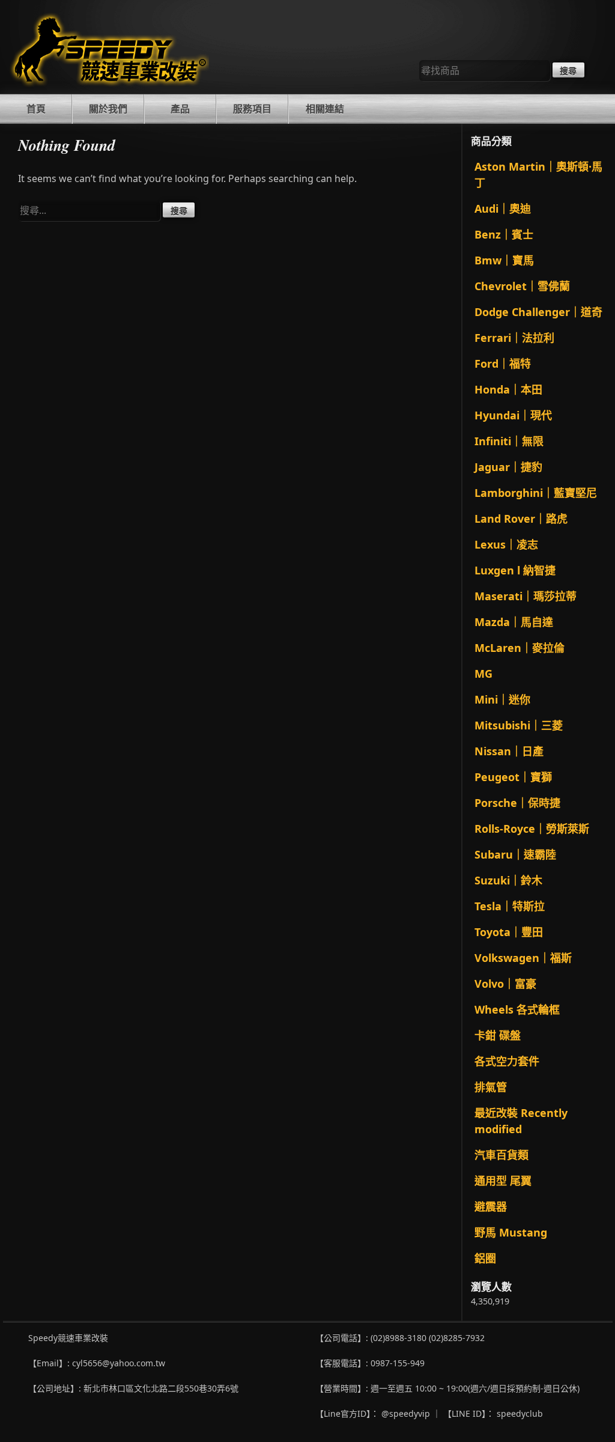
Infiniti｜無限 (509, 441)
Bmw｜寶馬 (504, 260)
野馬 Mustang (510, 1232)
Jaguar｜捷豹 (508, 467)
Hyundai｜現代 (513, 415)
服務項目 (252, 108)
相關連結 (325, 108)
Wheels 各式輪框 (517, 1009)
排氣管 (490, 1087)
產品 (180, 108)
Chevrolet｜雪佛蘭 (522, 286)
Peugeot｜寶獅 (513, 777)
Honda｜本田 (508, 389)
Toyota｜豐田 (508, 932)
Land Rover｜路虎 (521, 518)
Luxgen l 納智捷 (515, 570)
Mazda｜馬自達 (513, 622)
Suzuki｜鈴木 (508, 880)
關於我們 (108, 108)
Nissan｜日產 (509, 751)
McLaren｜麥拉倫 (519, 647)
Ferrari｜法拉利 (514, 337)
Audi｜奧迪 (502, 208)
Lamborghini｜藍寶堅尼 (535, 492)
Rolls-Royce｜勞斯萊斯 (531, 828)
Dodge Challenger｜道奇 (538, 312)
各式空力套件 (506, 1061)
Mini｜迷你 (502, 699)
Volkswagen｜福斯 (523, 958)
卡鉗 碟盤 (497, 1035)
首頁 (36, 108)
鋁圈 (485, 1258)
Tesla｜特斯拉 (509, 906)
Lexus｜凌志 (506, 544)
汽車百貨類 (501, 1155)
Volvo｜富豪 (505, 983)
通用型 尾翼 (503, 1180)
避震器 (490, 1206)
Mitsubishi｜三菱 (518, 725)
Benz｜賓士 (503, 234)
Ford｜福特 (502, 363)
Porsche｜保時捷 (517, 803)
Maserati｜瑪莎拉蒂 (525, 596)
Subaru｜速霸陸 (515, 854)
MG (483, 673)
